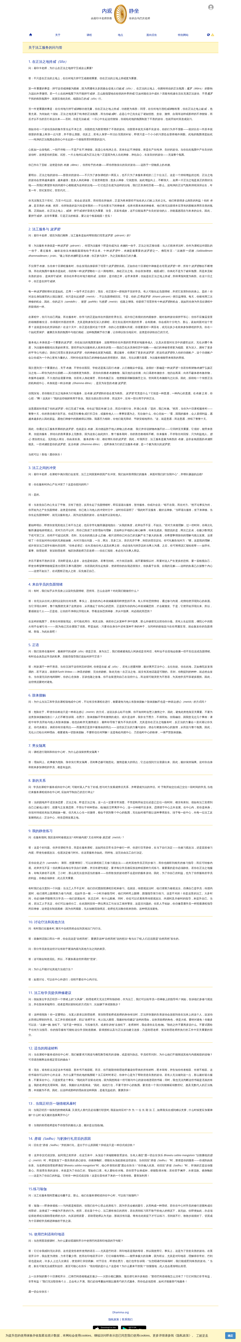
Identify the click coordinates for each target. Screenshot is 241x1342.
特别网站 (183, 35)
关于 (57, 35)
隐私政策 (113, 1319)
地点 (120, 35)
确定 (230, 1335)
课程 (89, 35)
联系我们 (127, 1319)
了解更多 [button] (202, 1335)
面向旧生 (151, 35)
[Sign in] (211, 7)
